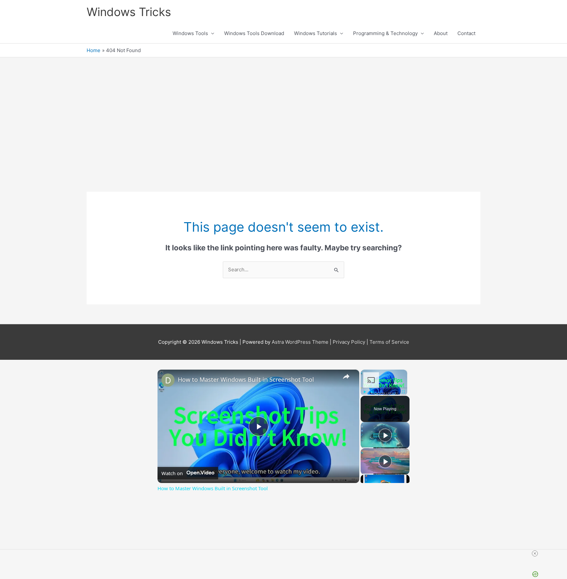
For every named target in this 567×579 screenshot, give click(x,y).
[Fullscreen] (403, 392)
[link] (168, 380)
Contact (466, 33)
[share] (346, 376)
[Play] (364, 392)
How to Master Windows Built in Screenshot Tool (246, 379)
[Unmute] (372, 392)
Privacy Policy (349, 342)
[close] (409, 553)
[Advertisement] (283, 123)
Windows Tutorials (315, 33)
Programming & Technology (385, 33)
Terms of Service (389, 342)
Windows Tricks (129, 12)
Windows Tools (190, 33)
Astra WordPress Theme (300, 342)
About (441, 33)
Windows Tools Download (254, 33)
